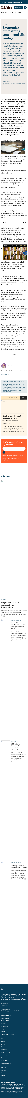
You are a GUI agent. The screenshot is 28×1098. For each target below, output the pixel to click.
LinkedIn (3, 1075)
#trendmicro (23, 371)
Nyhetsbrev (18, 7)
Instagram (3, 1073)
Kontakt (3, 1041)
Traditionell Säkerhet (18, 13)
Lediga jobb (4, 1029)
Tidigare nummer (5, 1052)
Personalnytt (4, 1026)
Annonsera (4, 1057)
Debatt (3, 1031)
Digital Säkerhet (6, 13)
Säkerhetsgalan (5, 1055)
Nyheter (4, 24)
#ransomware (15, 371)
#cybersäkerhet (5, 371)
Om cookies (4, 1060)
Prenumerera (4, 1047)
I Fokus (3, 1023)
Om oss (3, 1044)
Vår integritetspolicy (6, 1063)
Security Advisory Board (7, 1034)
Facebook (3, 1070)
